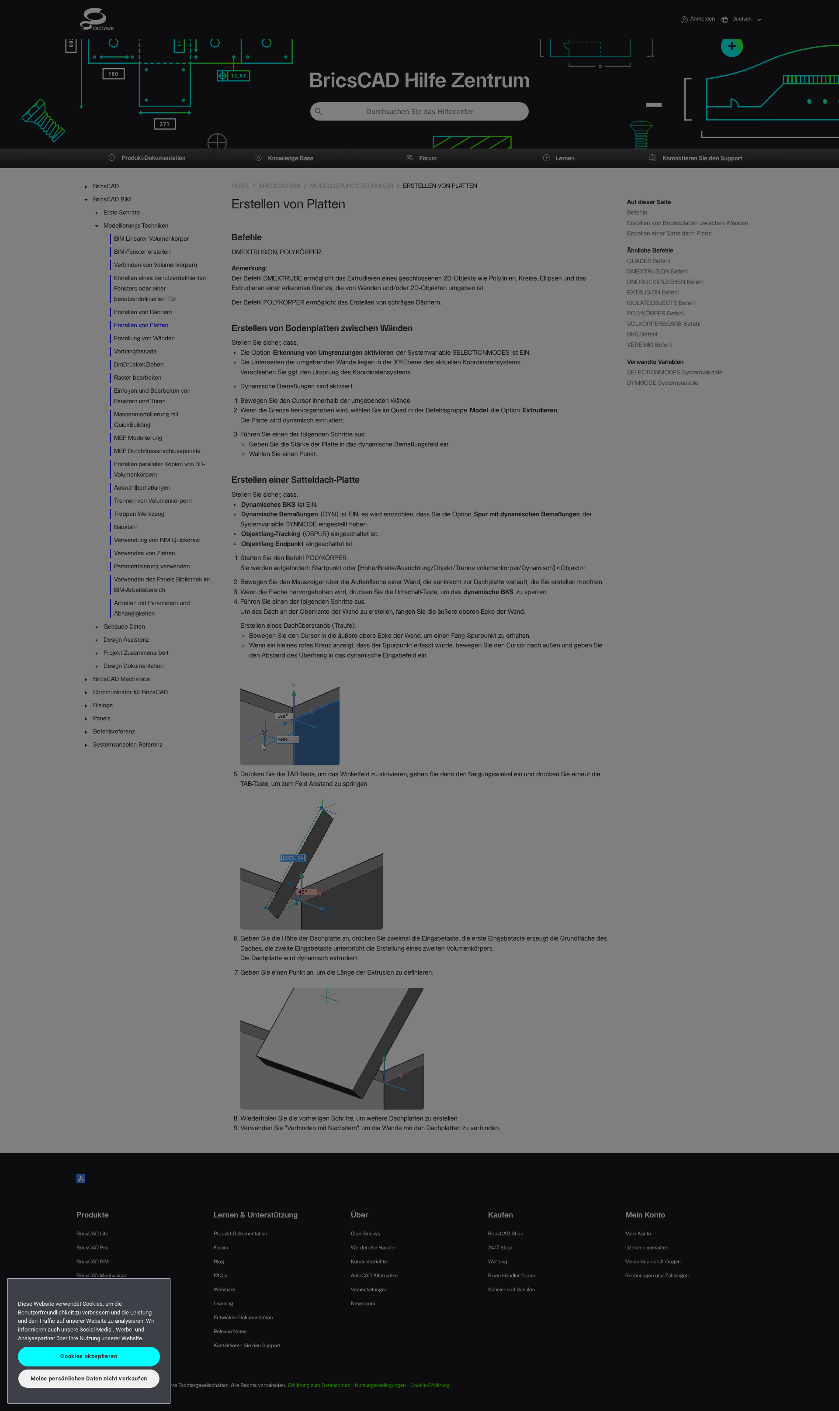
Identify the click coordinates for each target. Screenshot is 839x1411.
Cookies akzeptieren (88, 1356)
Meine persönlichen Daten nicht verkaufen (89, 1378)
